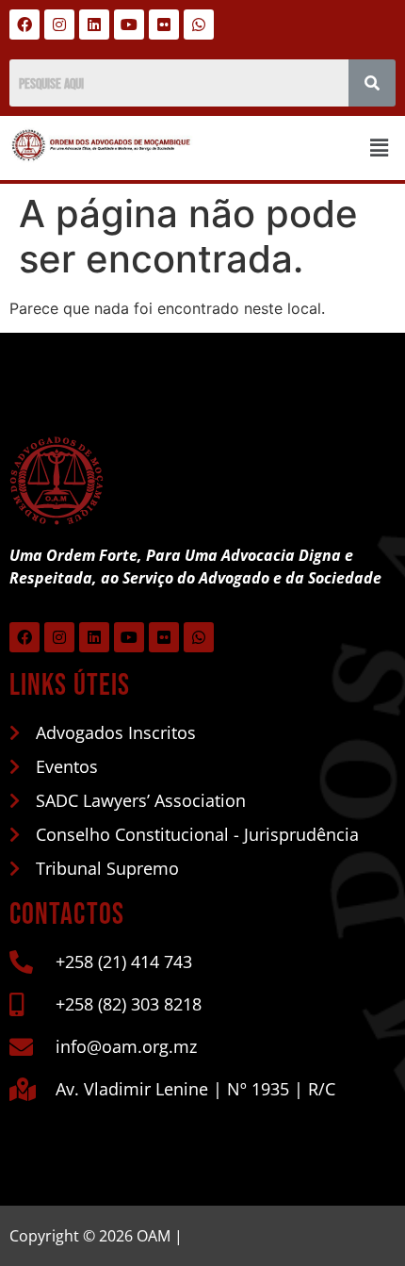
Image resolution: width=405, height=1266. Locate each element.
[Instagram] (59, 24)
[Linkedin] (94, 24)
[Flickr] (164, 24)
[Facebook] (24, 24)
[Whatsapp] (199, 24)
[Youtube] (129, 24)
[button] (380, 147)
